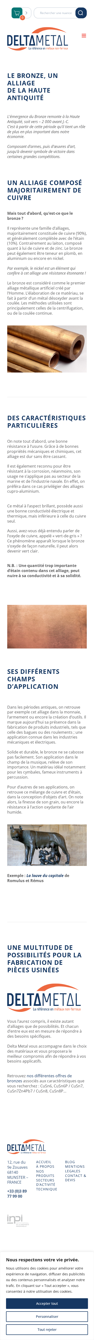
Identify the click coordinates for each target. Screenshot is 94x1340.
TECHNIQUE (46, 1189)
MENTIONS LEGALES (75, 1168)
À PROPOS (45, 1166)
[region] (47, 1296)
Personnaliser (47, 1316)
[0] (17, 13)
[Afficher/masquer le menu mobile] (84, 35)
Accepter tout (47, 1303)
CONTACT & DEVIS (75, 1178)
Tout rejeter (47, 1329)
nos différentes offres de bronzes (39, 1078)
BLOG (70, 1162)
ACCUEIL (43, 1162)
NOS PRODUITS (45, 1173)
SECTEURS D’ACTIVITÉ (45, 1182)
